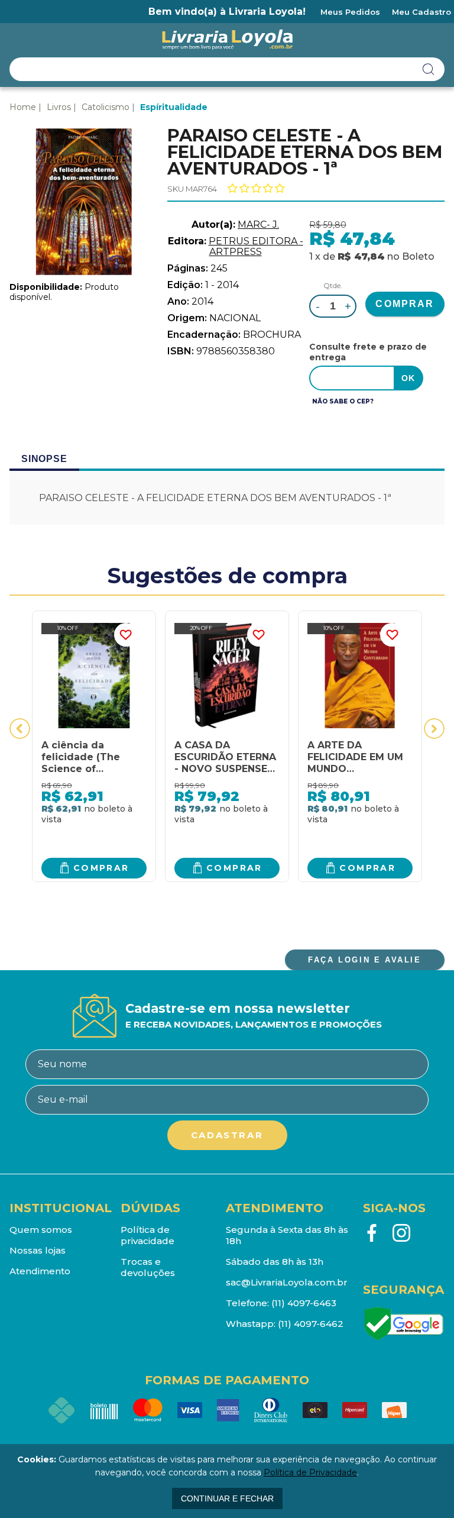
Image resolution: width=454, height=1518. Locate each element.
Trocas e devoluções (148, 1267)
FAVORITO (126, 635)
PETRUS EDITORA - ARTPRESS (256, 246)
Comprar (101, 868)
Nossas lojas (37, 1250)
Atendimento (39, 1271)
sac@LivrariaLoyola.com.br (287, 1282)
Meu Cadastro (421, 12)
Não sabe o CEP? (343, 401)
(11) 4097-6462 (310, 1323)
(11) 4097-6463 (303, 1303)
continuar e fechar (227, 1498)
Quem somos (40, 1229)
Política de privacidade (147, 1235)
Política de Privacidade (310, 1472)
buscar (428, 69)
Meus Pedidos (350, 12)
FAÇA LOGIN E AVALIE (364, 959)
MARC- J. (258, 224)
